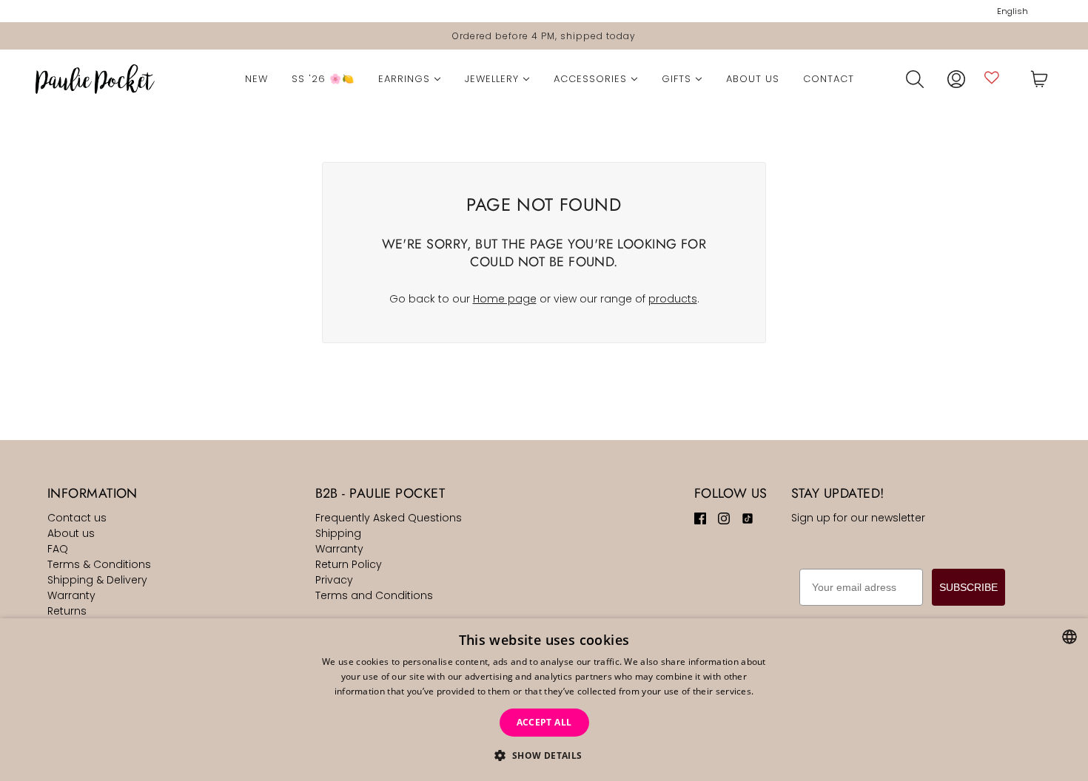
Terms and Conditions (374, 595)
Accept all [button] (544, 722)
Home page (505, 298)
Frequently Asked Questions (388, 517)
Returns (67, 611)
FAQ (57, 548)
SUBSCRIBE (968, 587)
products (672, 298)
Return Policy (348, 564)
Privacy (334, 579)
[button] (544, 755)
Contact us (77, 517)
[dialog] (544, 699)
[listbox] (1069, 636)
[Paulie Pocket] (95, 79)
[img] (700, 518)
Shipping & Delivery (97, 579)
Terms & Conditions (99, 564)
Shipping (338, 533)
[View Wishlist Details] (992, 77)
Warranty (71, 595)
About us (71, 533)
